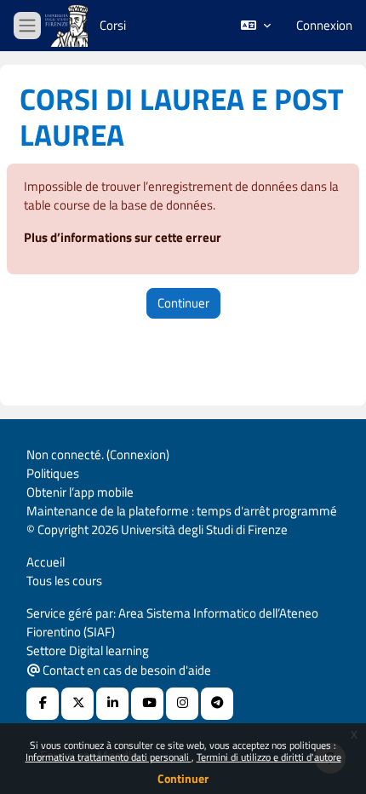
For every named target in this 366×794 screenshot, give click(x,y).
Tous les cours (64, 580)
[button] (256, 25)
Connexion (324, 25)
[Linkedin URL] (112, 704)
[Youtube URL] (147, 704)
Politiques (52, 473)
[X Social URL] (77, 704)
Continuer (183, 778)
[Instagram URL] (182, 704)
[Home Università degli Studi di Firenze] (68, 26)
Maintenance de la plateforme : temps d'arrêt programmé (181, 511)
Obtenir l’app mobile (80, 492)
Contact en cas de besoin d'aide (125, 670)
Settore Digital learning (87, 650)
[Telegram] (217, 704)
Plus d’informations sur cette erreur (122, 237)
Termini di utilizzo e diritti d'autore (269, 757)
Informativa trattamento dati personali (109, 757)
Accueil (45, 562)
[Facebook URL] (42, 704)
